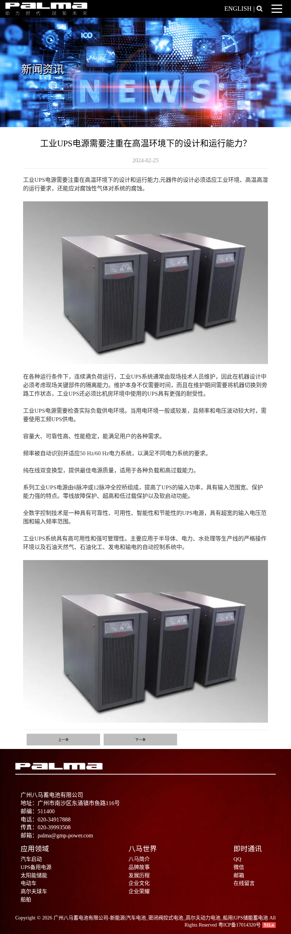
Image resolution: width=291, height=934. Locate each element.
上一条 (63, 740)
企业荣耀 (139, 891)
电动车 (29, 883)
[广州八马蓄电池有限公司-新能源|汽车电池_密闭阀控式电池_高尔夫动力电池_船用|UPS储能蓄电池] (46, 8)
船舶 (26, 899)
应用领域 (35, 849)
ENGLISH (238, 8)
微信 (239, 867)
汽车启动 (31, 859)
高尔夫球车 (34, 891)
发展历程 (139, 875)
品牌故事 (139, 867)
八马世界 (142, 849)
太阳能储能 (34, 875)
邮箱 (239, 875)
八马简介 (139, 859)
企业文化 (139, 883)
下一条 (140, 740)
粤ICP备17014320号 (239, 925)
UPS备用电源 (36, 867)
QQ (237, 859)
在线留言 (244, 883)
